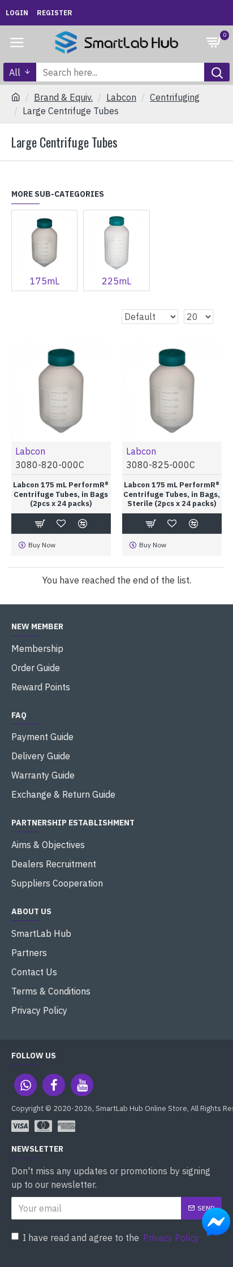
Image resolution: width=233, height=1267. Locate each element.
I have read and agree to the (111, 1237)
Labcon (121, 97)
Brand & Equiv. (63, 97)
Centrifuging (175, 97)
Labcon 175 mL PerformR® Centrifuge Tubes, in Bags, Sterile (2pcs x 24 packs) (171, 495)
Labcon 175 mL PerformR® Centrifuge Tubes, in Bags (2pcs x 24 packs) (61, 495)
